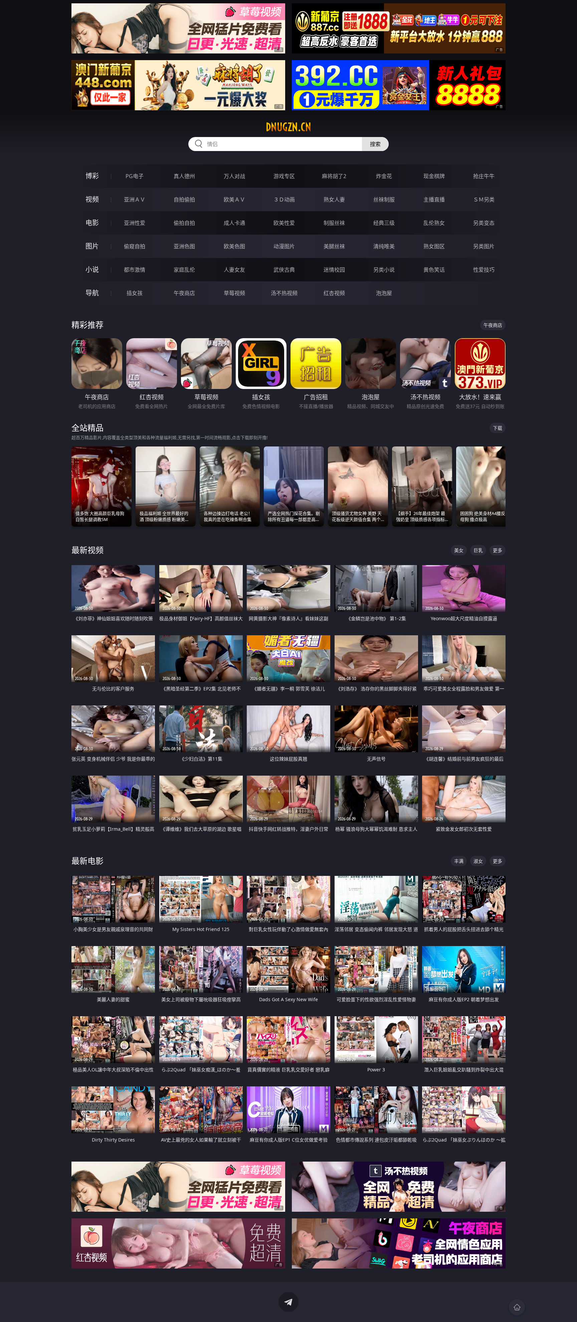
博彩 (92, 175)
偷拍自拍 (184, 223)
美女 (458, 550)
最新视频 (87, 549)
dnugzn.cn (288, 127)
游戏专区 (284, 176)
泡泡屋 (384, 293)
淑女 (478, 861)
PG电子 (135, 176)
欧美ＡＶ (234, 199)
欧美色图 (234, 246)
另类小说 (384, 269)
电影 (92, 222)
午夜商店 (184, 293)
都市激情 (134, 269)
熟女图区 (434, 246)
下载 (497, 428)
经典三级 (384, 223)
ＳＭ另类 (484, 199)
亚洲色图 (184, 246)
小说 (92, 269)
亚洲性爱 (134, 223)
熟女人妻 (334, 199)
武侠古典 (284, 269)
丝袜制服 (384, 199)
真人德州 (184, 176)
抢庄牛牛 (484, 176)
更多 (497, 550)
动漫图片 (284, 246)
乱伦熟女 (434, 223)
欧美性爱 (284, 223)
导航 (92, 292)
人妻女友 (234, 269)
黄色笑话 (434, 269)
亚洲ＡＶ (134, 199)
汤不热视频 (284, 293)
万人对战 (234, 176)
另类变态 (484, 223)
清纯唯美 (384, 246)
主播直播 (434, 199)
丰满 (458, 861)
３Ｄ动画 (284, 199)
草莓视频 (234, 293)
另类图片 (484, 246)
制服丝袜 (334, 223)
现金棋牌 (434, 176)
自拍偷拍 (184, 199)
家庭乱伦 (184, 269)
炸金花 (384, 176)
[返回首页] (517, 1307)
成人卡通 (234, 223)
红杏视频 (334, 293)
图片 (92, 246)
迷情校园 (334, 269)
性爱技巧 (484, 269)
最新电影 (87, 860)
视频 (92, 199)
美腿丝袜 (334, 246)
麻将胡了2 (334, 176)
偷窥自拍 (134, 246)
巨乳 (478, 550)
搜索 (375, 144)
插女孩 (135, 293)
